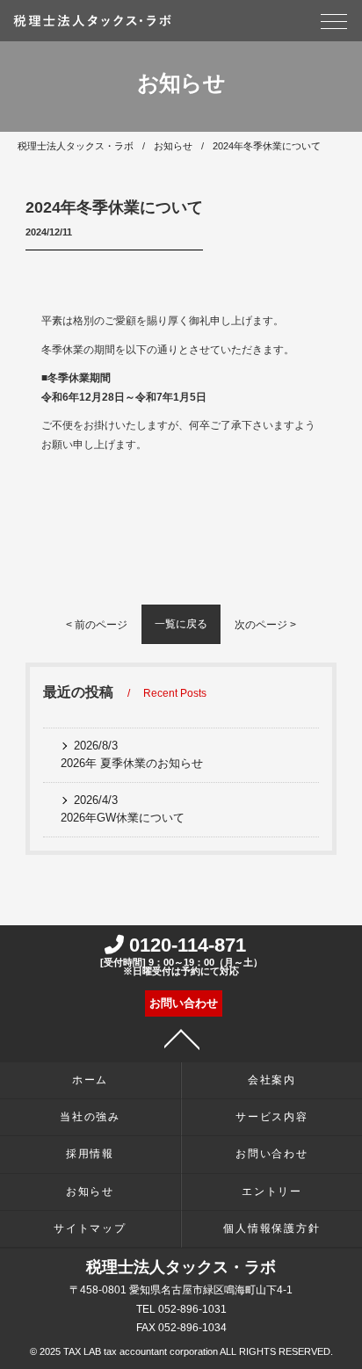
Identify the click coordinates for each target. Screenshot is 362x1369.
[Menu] (334, 26)
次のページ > (265, 624)
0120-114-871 (181, 955)
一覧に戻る (181, 624)
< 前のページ (96, 624)
